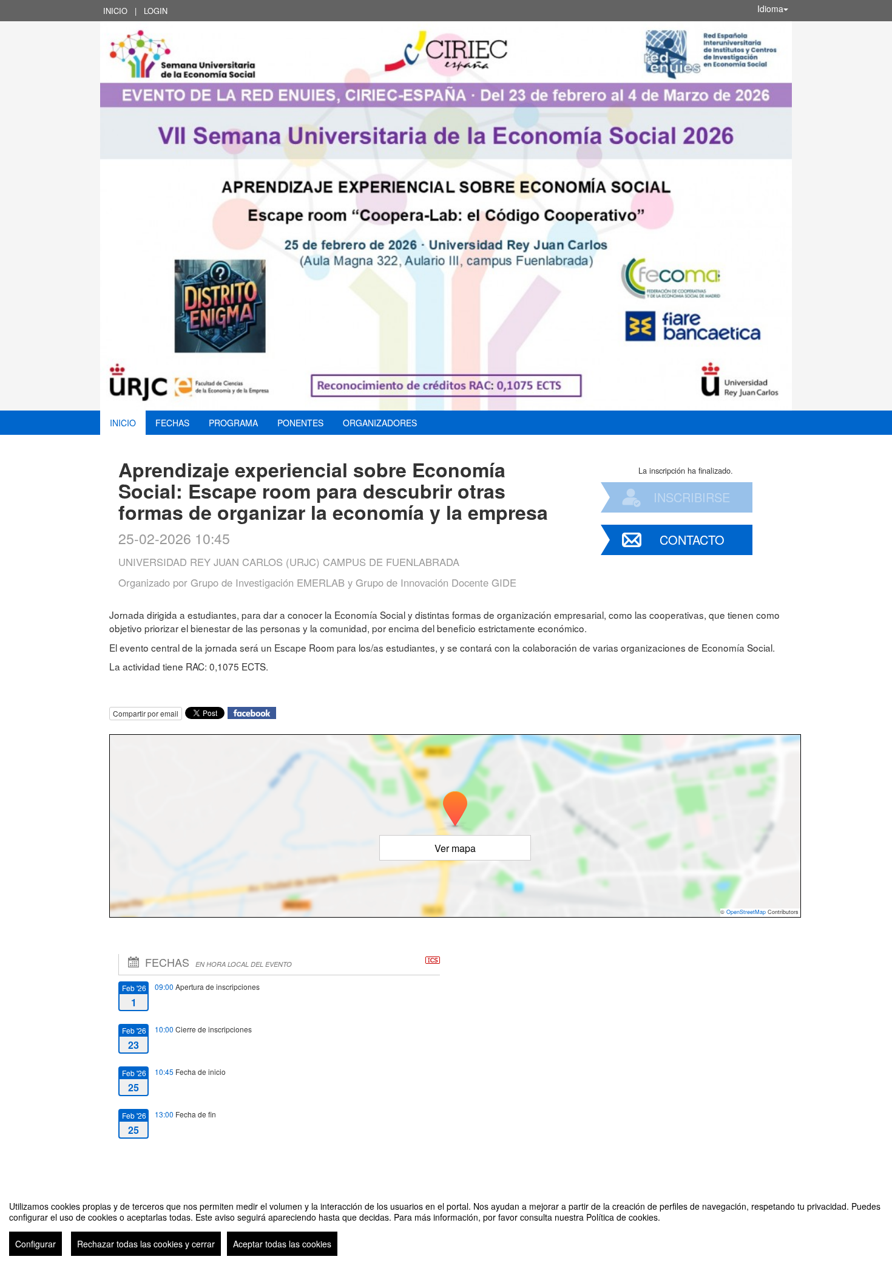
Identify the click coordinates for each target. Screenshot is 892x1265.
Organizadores (380, 423)
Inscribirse (692, 497)
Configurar (35, 1244)
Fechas (172, 423)
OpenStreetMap (746, 912)
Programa (233, 423)
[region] (446, 1223)
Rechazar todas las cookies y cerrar (146, 1244)
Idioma (770, 8)
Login (155, 10)
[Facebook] (252, 712)
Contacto (692, 539)
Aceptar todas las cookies (282, 1244)
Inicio (115, 10)
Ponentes (300, 423)
